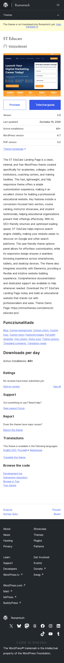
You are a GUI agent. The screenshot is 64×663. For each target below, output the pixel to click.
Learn (6, 557)
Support (8, 563)
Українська (36, 450)
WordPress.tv (13, 574)
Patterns (39, 546)
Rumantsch (17, 618)
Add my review (11, 386)
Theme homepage (13, 148)
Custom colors (41, 330)
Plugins (38, 540)
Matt (7, 591)
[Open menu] (58, 5)
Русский (22, 450)
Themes (7, 15)
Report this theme (13, 430)
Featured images (35, 334)
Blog (5, 330)
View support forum (14, 408)
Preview (15, 104)
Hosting (8, 540)
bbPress (10, 597)
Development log (12, 473)
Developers (10, 568)
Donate (40, 568)
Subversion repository (15, 477)
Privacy (7, 546)
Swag (39, 574)
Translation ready (36, 343)
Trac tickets (9, 485)
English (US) (9, 450)
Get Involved (41, 557)
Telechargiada (45, 104)
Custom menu (17, 334)
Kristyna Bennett (18, 46)
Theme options (50, 339)
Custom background (21, 330)
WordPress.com (14, 585)
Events (38, 563)
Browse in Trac (11, 481)
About (7, 529)
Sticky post (35, 339)
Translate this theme (14, 457)
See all (57, 386)
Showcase (40, 529)
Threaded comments (14, 343)
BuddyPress (12, 603)
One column (20, 339)
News (6, 534)
